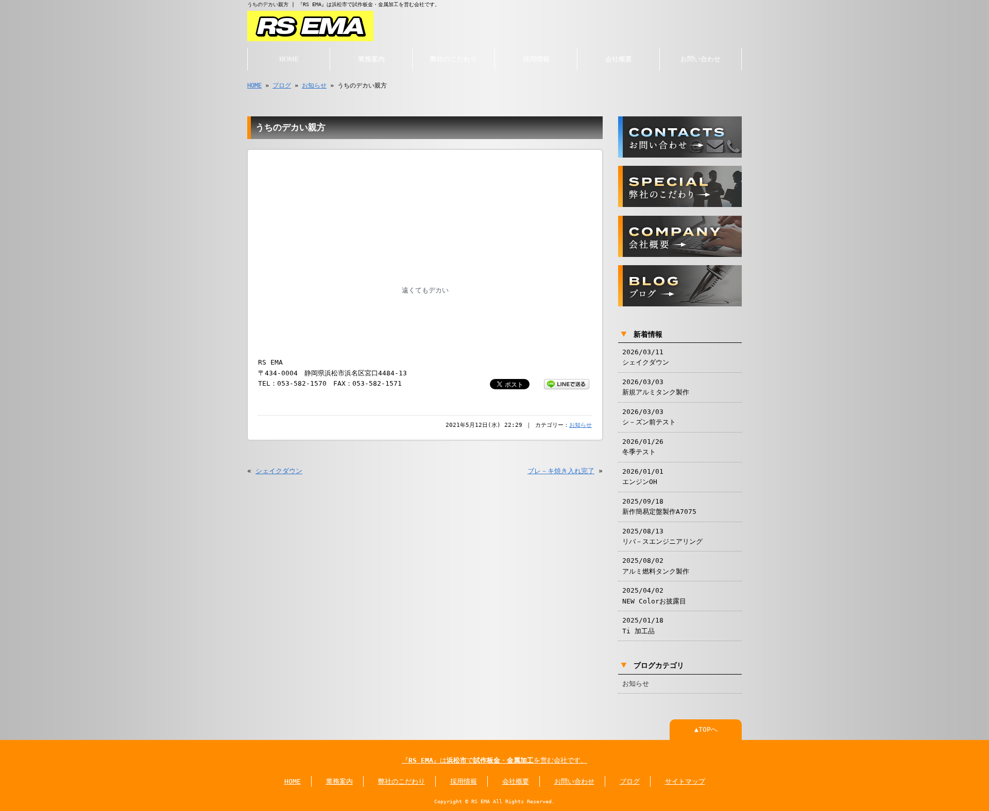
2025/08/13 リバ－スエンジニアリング (662, 536)
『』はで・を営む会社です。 (494, 760)
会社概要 (618, 59)
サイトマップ (685, 781)
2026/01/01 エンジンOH (643, 477)
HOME (289, 59)
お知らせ (314, 85)
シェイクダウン (278, 471)
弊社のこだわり (453, 59)
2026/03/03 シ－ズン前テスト (649, 417)
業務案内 (371, 59)
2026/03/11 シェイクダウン (645, 357)
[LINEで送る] (566, 383)
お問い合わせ (700, 59)
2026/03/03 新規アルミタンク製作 (655, 387)
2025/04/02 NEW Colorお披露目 (654, 595)
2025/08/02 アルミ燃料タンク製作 (655, 566)
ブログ (281, 85)
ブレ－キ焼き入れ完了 (560, 471)
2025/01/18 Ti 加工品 (642, 625)
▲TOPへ (706, 729)
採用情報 (536, 59)
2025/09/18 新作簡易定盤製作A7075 (659, 506)
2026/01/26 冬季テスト (642, 447)
